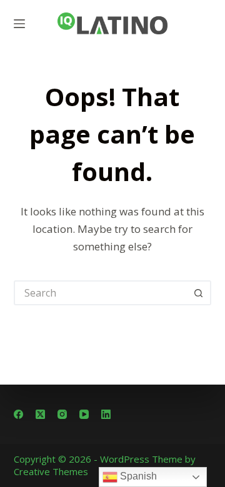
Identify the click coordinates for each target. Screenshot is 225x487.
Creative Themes (51, 471)
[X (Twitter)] (40, 414)
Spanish (137, 476)
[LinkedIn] (106, 414)
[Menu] (19, 23)
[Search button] (198, 292)
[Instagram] (62, 414)
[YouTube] (84, 414)
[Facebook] (18, 414)
